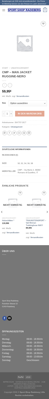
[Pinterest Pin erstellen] (24, 133)
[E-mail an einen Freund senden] (19, 133)
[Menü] (3, 10)
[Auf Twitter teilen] (14, 133)
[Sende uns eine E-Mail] (9, 318)
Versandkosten (22, 96)
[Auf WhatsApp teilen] (4, 133)
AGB (43, 382)
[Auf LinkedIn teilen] (29, 133)
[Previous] (2, 217)
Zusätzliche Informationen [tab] (16, 149)
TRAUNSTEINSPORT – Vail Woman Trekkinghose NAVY (36, 222)
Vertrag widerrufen (24, 388)
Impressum (8, 382)
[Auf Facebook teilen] (9, 133)
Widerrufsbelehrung (24, 384)
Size (4, 103)
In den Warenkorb (30, 113)
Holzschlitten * (8, 220)
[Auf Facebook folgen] (4, 318)
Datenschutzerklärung (28, 382)
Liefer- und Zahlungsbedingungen (24, 386)
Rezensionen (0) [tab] (10, 155)
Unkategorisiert (20, 68)
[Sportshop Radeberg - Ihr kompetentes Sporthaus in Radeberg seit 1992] (24, 10)
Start (5, 68)
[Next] (47, 217)
